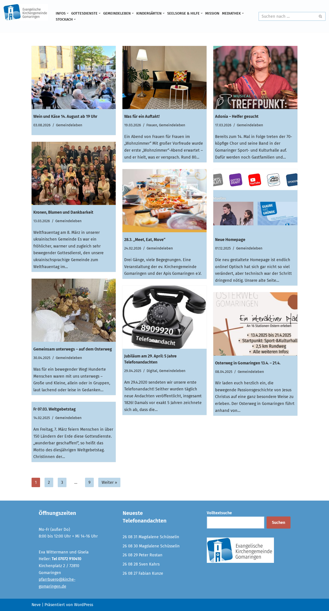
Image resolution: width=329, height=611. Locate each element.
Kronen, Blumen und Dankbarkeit (63, 212)
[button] (67, 13)
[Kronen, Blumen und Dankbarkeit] (74, 173)
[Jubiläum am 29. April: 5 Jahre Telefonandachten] (164, 317)
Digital (152, 371)
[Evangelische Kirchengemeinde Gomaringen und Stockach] (25, 12)
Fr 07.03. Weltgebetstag (54, 409)
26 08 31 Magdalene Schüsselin (151, 536)
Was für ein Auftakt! (142, 116)
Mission (212, 13)
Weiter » (109, 482)
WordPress (83, 604)
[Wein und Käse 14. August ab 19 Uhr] (74, 77)
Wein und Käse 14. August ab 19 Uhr (65, 116)
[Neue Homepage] (255, 200)
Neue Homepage (230, 239)
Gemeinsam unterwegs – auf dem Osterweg (72, 349)
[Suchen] (321, 16)
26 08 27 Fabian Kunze (143, 573)
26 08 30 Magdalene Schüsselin (151, 546)
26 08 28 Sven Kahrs (141, 564)
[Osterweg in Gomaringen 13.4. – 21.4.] (255, 323)
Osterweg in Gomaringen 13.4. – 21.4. (247, 363)
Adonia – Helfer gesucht (236, 116)
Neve (36, 604)
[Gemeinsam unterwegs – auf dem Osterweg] (74, 310)
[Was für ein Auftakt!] (164, 77)
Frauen (151, 125)
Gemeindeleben (69, 125)
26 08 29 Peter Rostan (142, 555)
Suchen (278, 522)
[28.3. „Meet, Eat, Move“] (164, 200)
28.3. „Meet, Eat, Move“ (144, 239)
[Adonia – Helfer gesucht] (255, 77)
